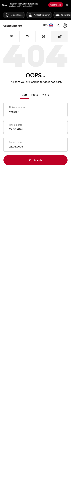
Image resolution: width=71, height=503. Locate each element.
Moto (34, 94)
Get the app (55, 4)
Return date (15, 142)
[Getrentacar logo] (12, 25)
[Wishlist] (58, 25)
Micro (45, 94)
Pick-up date (15, 124)
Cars (24, 94)
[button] (45, 25)
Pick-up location (17, 107)
